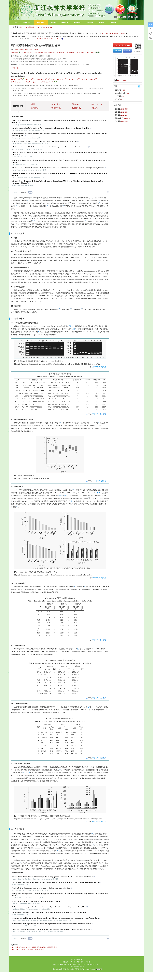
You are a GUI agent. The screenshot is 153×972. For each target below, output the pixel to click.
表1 (39, 332)
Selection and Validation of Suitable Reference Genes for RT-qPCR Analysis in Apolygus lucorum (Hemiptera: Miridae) (50, 147)
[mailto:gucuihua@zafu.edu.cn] (99, 52)
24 (60, 769)
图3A (98, 493)
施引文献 (56, 108)
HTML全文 (55, 104)
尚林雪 (59, 52)
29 (23, 847)
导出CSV (95, 414)
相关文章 (35, 108)
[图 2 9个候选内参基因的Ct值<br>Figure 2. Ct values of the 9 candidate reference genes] (60, 455)
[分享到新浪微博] (150, 33)
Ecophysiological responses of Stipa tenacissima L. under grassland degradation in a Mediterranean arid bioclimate (49, 912)
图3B (61, 495)
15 (59, 309)
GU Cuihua (45, 82)
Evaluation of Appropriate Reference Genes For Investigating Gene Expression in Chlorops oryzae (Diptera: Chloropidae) (50, 128)
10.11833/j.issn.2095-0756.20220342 (113, 33)
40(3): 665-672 (48, 27)
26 (92, 833)
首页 (16, 22)
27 (76, 836)
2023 (38, 27)
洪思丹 (69, 52)
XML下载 (117, 50)
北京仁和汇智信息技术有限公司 (66, 969)
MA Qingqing (31, 82)
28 (93, 844)
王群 (31, 52)
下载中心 (89, 22)
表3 (78, 649)
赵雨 (13, 52)
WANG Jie (73, 79)
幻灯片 (103, 367)
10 (102, 212)
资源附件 (76, 108)
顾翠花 (89, 52)
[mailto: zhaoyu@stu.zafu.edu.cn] (24, 78)
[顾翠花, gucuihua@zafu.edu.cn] (96, 52)
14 (85, 221)
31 (20, 862)
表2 (85, 586)
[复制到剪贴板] (127, 33)
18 (60, 422)
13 (34, 221)
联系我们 (101, 22)
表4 (88, 707)
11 (18, 218)
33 (97, 865)
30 (57, 850)
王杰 (50, 52)
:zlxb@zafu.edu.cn (79, 967)
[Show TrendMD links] (108, 192)
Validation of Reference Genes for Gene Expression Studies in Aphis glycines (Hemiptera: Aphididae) (44, 141)
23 (72, 648)
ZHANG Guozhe (57, 79)
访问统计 (95, 108)
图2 (99, 423)
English (113, 22)
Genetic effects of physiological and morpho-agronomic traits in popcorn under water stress (41, 888)
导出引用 (127, 50)
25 (23, 772)
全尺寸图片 (96, 367)
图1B (73, 329)
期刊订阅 (77, 22)
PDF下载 (119, 45)
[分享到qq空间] (150, 29)
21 (17, 506)
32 (38, 865)
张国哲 (41, 52)
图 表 (75, 104)
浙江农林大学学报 (27, 27)
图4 (28, 773)
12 (32, 221)
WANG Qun (41, 79)
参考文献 (97, 104)
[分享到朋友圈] (150, 38)
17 (81, 309)
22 (74, 586)
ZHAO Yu (15, 79)
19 (73, 489)
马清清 (79, 52)
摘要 (33, 104)
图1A (71, 326)
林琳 (23, 52)
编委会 (53, 22)
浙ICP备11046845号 (76, 959)
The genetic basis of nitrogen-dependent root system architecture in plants (36, 901)
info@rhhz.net (91, 969)
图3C (66, 495)
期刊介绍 (26, 22)
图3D (72, 501)
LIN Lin (29, 79)
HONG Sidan (16, 82)
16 (70, 309)
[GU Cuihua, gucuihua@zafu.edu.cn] (54, 81)
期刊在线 (40, 22)
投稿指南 (64, 22)
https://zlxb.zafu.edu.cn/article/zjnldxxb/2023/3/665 (27, 949)
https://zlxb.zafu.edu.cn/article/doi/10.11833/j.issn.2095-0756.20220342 (34, 947)
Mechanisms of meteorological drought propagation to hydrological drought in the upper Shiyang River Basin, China (49, 907)
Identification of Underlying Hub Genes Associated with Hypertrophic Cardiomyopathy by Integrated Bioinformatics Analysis (51, 924)
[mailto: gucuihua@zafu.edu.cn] (56, 81)
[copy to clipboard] (61, 38)
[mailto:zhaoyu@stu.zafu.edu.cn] (19, 52)
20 (88, 498)
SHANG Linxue (88, 79)
